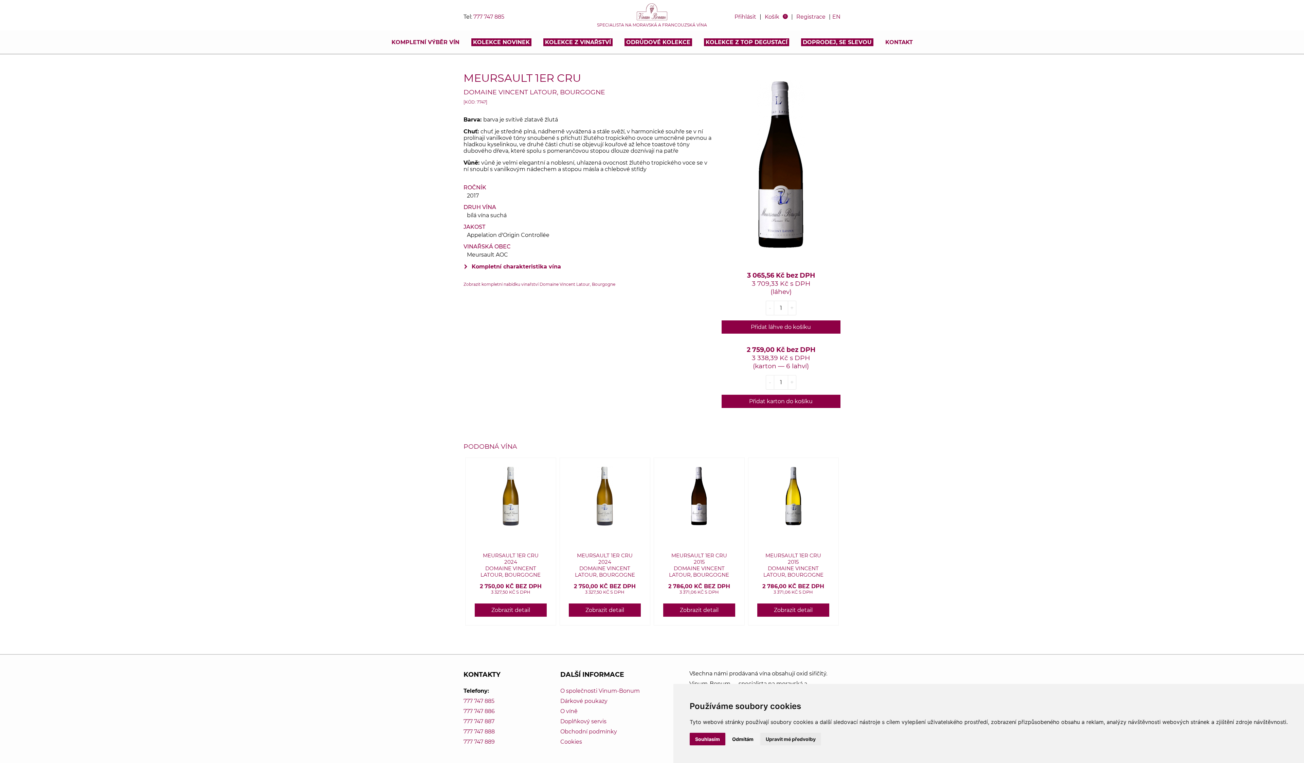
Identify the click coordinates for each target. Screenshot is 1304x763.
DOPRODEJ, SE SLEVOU (837, 42)
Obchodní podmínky (588, 731)
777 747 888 (479, 731)
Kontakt (899, 42)
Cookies (571, 742)
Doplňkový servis (583, 721)
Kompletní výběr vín (425, 42)
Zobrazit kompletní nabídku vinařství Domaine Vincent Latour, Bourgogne (539, 284)
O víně (569, 711)
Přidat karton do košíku (781, 401)
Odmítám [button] (743, 739)
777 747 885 (488, 17)
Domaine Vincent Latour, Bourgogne (534, 92)
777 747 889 (479, 742)
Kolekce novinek (501, 42)
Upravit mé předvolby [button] (791, 739)
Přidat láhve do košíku (781, 327)
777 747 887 (479, 721)
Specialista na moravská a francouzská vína (652, 25)
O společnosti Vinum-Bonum (600, 691)
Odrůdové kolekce (658, 42)
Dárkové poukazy (584, 701)
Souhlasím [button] (707, 739)
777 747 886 (479, 711)
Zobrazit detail (510, 610)
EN (836, 17)
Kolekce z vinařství (578, 42)
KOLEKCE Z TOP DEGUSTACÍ (746, 42)
